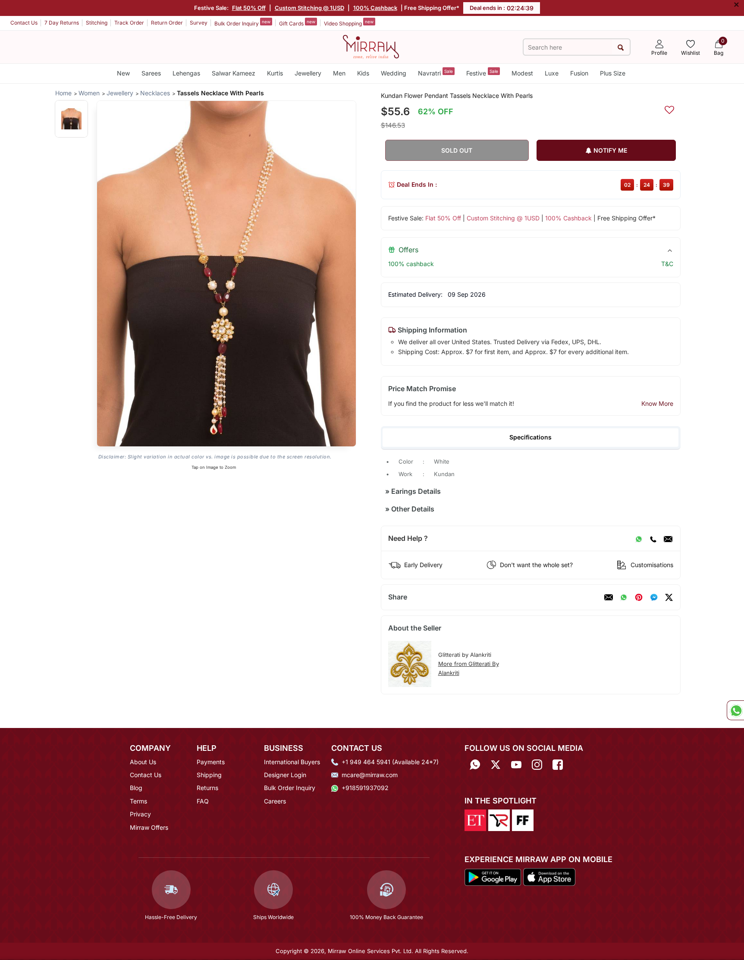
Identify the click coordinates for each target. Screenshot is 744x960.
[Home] (371, 46)
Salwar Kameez (233, 73)
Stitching (96, 22)
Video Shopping (349, 23)
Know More (657, 403)
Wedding (393, 73)
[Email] (668, 538)
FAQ (203, 801)
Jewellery (308, 73)
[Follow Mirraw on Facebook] (557, 764)
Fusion (579, 73)
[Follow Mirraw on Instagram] (536, 764)
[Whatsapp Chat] (735, 710)
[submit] (621, 47)
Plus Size (612, 73)
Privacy (140, 814)
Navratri (435, 73)
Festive (482, 73)
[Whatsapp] (474, 764)
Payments (211, 761)
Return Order (167, 22)
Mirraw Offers (149, 827)
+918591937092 (365, 787)
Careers (275, 801)
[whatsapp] (623, 597)
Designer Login (285, 774)
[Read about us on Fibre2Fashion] (523, 819)
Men (339, 73)
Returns (207, 787)
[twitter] (669, 597)
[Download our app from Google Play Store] (493, 876)
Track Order (129, 22)
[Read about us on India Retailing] (499, 819)
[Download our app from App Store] (549, 876)
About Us (143, 761)
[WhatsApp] (638, 538)
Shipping (209, 774)
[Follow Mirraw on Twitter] (495, 764)
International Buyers (292, 761)
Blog (136, 787)
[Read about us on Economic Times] (475, 819)
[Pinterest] (638, 597)
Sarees (151, 73)
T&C (667, 263)
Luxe (552, 73)
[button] (71, 118)
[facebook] (654, 597)
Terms (138, 801)
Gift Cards (297, 23)
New (123, 73)
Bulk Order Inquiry (242, 23)
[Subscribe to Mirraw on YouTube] (516, 764)
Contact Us (24, 22)
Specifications (530, 437)
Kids (363, 73)
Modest (522, 73)
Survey (198, 22)
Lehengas (186, 73)
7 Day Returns (61, 22)
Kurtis (275, 73)
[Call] (653, 538)
